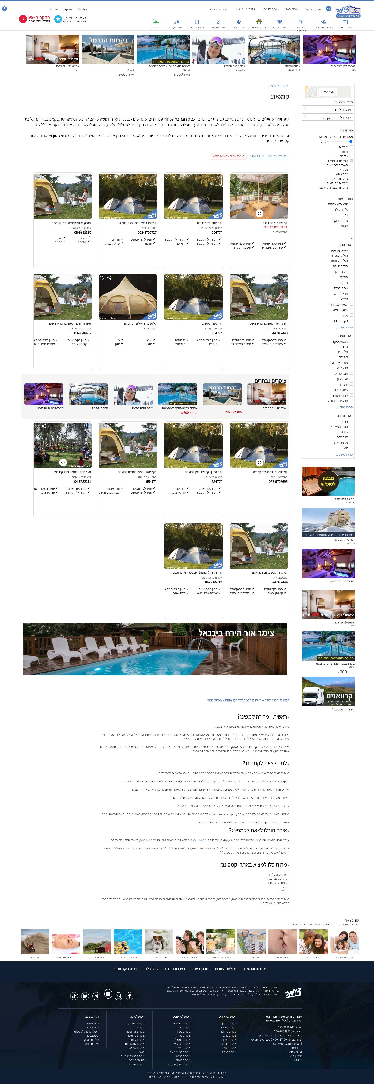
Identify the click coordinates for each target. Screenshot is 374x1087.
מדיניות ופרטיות (255, 968)
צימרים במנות (183, 1060)
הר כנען (352, 667)
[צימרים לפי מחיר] (251, 953)
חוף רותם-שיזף (205, 228)
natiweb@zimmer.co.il (287, 1044)
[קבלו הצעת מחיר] (68, 22)
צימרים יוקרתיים (280, 27)
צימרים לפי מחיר (252, 957)
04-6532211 (83, 481)
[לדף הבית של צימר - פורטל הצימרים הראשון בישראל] (293, 998)
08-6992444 (279, 582)
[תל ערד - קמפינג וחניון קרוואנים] (258, 568)
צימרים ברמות (183, 1056)
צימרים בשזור (183, 1031)
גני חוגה (274, 477)
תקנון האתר (200, 968)
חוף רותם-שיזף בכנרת (209, 223)
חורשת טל (273, 328)
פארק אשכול (75, 228)
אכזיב (144, 228)
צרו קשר (53, 9)
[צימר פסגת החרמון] (218, 37)
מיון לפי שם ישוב (277, 156)
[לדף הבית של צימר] (348, 17)
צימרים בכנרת (228, 1044)
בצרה (352, 584)
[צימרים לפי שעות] (218, 24)
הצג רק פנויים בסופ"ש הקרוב (229, 156)
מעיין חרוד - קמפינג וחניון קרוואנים (72, 472)
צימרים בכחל (183, 1036)
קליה (145, 328)
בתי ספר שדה (137, 1060)
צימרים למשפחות (245, 9)
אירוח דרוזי (238, 27)
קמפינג (272, 86)
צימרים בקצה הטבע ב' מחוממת (179, 408)
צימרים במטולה (182, 1040)
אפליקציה (68, 9)
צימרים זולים (138, 1027)
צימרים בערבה (228, 1040)
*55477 (217, 232)
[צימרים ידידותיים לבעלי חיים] (159, 953)
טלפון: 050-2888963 (290, 1027)
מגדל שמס (350, 543)
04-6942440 (279, 332)
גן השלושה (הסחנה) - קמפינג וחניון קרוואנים (197, 573)
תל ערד (274, 577)
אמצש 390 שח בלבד (67, 66)
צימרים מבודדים (97, 957)
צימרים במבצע (136, 1023)
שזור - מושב (350, 502)
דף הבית (297, 1048)
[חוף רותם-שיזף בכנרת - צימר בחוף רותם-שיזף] (193, 218)
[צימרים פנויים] (345, 24)
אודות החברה (294, 1052)
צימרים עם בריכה (324, 27)
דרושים (298, 1060)
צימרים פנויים (345, 27)
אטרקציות (156, 27)
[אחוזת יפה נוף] (274, 37)
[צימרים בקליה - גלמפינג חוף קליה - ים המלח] (127, 319)
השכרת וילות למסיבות (86, 1031)
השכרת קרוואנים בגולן (343, 709)
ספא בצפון (93, 1036)
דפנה (275, 232)
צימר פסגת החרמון (234, 66)
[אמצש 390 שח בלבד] (52, 37)
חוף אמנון (208, 477)
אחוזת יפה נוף (292, 66)
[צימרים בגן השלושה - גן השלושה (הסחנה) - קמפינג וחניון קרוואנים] (193, 568)
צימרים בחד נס (182, 1027)
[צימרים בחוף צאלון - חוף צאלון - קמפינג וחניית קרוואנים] (127, 467)
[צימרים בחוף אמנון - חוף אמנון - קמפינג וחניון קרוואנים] (193, 467)
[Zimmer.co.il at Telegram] (96, 994)
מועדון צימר (295, 1056)
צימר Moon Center (344, 540)
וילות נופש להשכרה (302, 29)
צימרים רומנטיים (314, 957)
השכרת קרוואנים (219, 9)
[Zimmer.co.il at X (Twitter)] (85, 994)
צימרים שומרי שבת (221, 957)
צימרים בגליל (229, 1052)
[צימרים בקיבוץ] (176, 24)
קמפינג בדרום (148, 840)
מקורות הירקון (75, 328)
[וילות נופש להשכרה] (301, 24)
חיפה (353, 625)
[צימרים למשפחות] (344, 953)
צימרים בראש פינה (180, 1052)
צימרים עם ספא (66, 957)
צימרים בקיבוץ (176, 27)
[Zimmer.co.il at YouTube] (107, 990)
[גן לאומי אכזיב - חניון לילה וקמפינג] (127, 218)
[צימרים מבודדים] (97, 953)
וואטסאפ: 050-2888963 (288, 1031)
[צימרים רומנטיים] (313, 953)
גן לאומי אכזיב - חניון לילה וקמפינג (137, 223)
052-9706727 (147, 232)
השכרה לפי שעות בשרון (343, 66)
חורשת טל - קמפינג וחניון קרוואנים (268, 323)
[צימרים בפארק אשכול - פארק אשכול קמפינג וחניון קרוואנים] (62, 218)
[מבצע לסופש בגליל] (328, 495)
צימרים (284, 86)
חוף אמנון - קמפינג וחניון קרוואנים (203, 472)
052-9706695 (278, 481)
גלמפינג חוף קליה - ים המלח (140, 323)
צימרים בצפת (183, 1048)
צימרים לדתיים (197, 27)
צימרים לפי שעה (283, 957)
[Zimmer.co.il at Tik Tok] (74, 994)
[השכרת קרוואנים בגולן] (328, 705)
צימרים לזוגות (271, 9)
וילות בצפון (93, 1027)
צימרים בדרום (228, 1031)
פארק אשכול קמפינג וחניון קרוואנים (71, 223)
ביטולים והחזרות (226, 968)
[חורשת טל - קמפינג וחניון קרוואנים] (258, 319)
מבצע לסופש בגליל (345, 499)
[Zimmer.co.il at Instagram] (118, 994)
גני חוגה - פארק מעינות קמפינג (270, 472)
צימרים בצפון (292, 9)
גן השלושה (207, 577)
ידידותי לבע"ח (159, 957)
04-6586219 (214, 582)
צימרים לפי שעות (218, 27)
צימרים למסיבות (190, 957)
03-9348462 (83, 332)
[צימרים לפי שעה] (282, 953)
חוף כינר (208, 328)
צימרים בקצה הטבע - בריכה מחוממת (169, 66)
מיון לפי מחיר (257, 156)
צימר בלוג (151, 968)
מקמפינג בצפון (198, 840)
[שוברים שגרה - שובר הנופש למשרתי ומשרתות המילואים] (259, 24)
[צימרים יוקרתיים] (280, 24)
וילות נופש (93, 1023)
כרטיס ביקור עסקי (126, 968)
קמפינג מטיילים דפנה (275, 223)
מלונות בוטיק (91, 1040)
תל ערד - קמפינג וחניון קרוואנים (269, 573)
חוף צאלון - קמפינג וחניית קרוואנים (137, 472)
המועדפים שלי (313, 9)
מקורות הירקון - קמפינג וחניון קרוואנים (70, 323)
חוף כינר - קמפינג (212, 323)
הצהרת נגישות (175, 968)
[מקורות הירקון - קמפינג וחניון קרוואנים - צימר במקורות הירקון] (62, 319)
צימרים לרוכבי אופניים (133, 1056)
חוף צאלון (142, 477)
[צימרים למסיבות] (190, 953)
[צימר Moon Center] (328, 536)
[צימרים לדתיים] (197, 24)
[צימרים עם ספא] (66, 953)
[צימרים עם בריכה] (324, 24)
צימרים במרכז (228, 1027)
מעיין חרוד (77, 477)
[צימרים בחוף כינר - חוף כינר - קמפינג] (193, 319)
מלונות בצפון (91, 1044)
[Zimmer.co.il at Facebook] (129, 994)
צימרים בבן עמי (182, 1044)
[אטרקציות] (156, 24)
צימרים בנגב (229, 1036)
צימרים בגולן (229, 1048)
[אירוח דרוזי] (239, 24)
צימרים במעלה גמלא (179, 1064)
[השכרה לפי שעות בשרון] (329, 37)
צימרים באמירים (182, 1023)
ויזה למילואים (259, 27)
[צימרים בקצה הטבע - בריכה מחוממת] (163, 37)
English (82, 9)
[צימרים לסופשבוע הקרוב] (31, 22)
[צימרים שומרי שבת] (220, 953)
